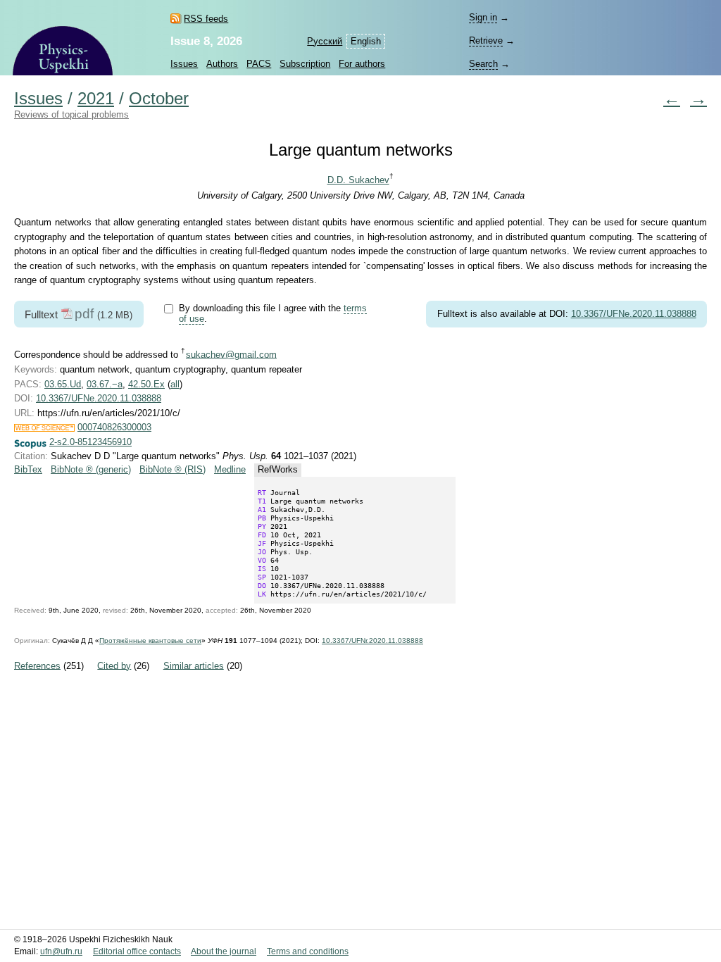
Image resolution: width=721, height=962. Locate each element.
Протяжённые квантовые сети (150, 640)
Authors (222, 63)
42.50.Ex (146, 384)
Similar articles (193, 665)
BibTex (28, 469)
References (37, 665)
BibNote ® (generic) (91, 469)
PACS (258, 63)
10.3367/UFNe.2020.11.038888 (633, 313)
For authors (362, 63)
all (175, 384)
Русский (324, 41)
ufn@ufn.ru (61, 951)
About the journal (223, 951)
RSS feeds (206, 18)
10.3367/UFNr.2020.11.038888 (372, 640)
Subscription (305, 63)
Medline (230, 469)
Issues (184, 63)
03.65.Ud (62, 384)
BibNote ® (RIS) (172, 469)
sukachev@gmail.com (231, 354)
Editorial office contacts (137, 951)
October (159, 98)
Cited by (114, 665)
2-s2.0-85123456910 (90, 442)
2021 (95, 98)
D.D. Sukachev (358, 180)
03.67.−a (105, 384)
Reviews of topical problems (71, 114)
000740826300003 (114, 427)
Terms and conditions (308, 951)
